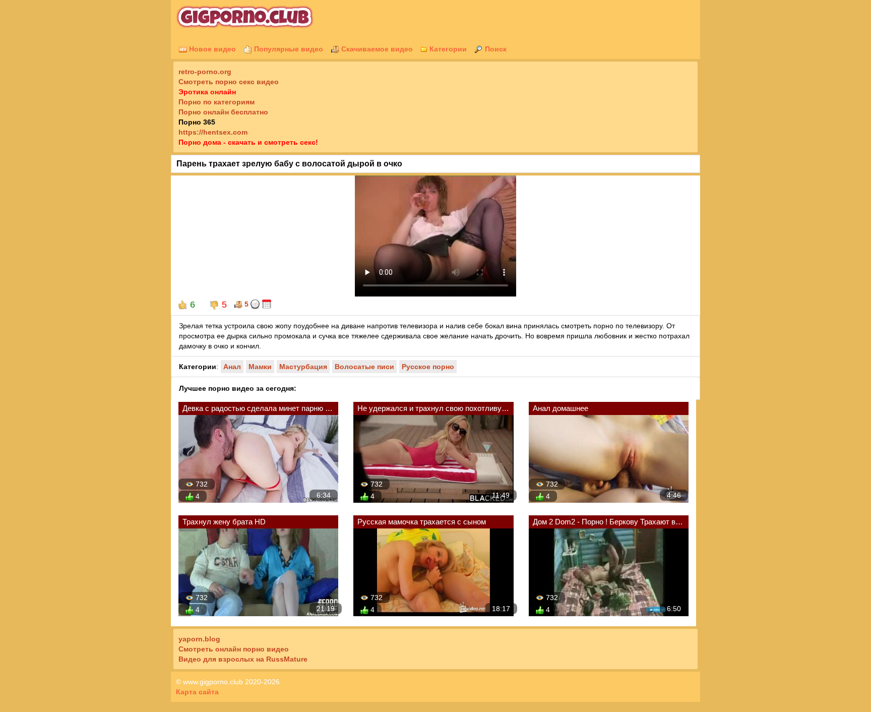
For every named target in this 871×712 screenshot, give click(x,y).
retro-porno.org (204, 72)
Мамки (260, 367)
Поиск (495, 49)
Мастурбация (303, 367)
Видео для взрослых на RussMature (242, 659)
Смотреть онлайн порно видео (233, 649)
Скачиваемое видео (376, 49)
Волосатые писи (364, 367)
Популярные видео (287, 49)
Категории (447, 49)
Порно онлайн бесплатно (223, 112)
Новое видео (211, 49)
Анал (232, 367)
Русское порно (428, 367)
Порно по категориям (216, 102)
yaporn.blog (199, 639)
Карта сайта (197, 692)
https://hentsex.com (212, 132)
